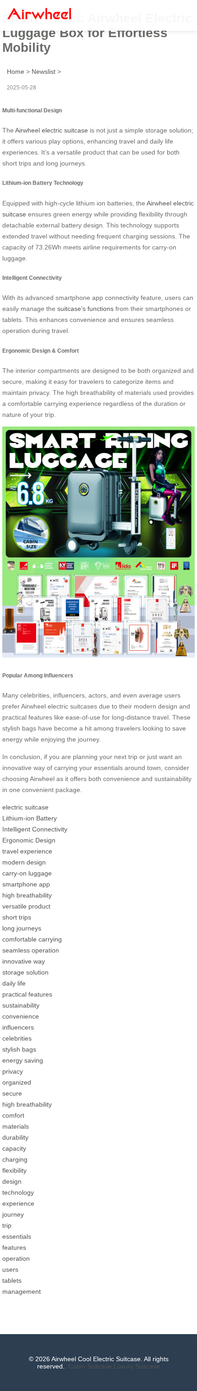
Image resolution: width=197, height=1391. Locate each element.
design (12, 1181)
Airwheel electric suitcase (51, 130)
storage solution (25, 972)
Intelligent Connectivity (34, 829)
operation (16, 1258)
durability (15, 1137)
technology (18, 1192)
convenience (20, 1016)
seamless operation (30, 950)
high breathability (27, 895)
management (21, 1291)
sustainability (20, 1005)
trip (6, 1225)
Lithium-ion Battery (29, 818)
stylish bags (19, 1049)
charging (14, 1159)
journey (13, 1214)
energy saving (22, 1060)
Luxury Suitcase (137, 1366)
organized (16, 1082)
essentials (16, 1236)
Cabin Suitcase (90, 1366)
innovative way (23, 961)
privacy (12, 1071)
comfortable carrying (32, 939)
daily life (14, 983)
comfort (13, 1115)
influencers (18, 1027)
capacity (14, 1148)
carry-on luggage (27, 873)
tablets (12, 1280)
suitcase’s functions (85, 308)
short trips (16, 917)
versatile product (26, 906)
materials (15, 1126)
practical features (27, 994)
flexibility (14, 1170)
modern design (24, 862)
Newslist (43, 71)
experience (18, 1203)
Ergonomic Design (28, 840)
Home (15, 71)
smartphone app (26, 884)
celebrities (17, 1038)
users (10, 1269)
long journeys (21, 928)
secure (12, 1093)
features (14, 1247)
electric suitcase (25, 807)
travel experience (27, 851)
